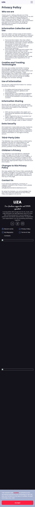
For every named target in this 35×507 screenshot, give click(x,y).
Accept (17, 503)
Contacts (7, 236)
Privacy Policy (25, 229)
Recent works (8, 229)
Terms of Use (25, 232)
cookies (16, 493)
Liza (3, 2)
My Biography (8, 232)
